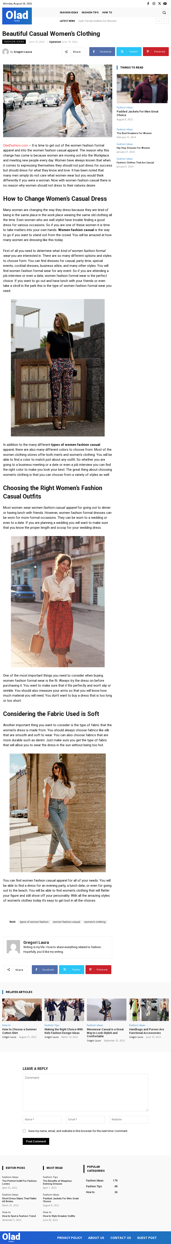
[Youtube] (165, 3)
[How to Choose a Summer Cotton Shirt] (22, 1010)
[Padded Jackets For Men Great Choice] (142, 88)
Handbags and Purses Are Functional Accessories (146, 1031)
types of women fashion (34, 921)
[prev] (159, 21)
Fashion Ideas (14, 41)
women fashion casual (66, 921)
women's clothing (95, 921)
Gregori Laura (23, 51)
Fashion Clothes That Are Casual (135, 162)
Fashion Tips (52, 1025)
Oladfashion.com (15, 145)
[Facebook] (148, 3)
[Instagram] (154, 3)
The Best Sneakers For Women (134, 133)
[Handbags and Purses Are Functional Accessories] (149, 1010)
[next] (166, 21)
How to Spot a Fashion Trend (19, 1216)
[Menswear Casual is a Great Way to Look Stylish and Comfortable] (106, 1010)
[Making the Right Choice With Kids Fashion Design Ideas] (64, 1010)
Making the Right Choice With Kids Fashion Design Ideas (64, 1031)
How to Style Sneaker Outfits (59, 1216)
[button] (164, 12)
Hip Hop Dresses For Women (133, 148)
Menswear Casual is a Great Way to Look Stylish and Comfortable (105, 1033)
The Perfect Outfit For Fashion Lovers (19, 1182)
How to (6, 1025)
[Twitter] (159, 3)
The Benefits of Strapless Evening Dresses (57, 1182)
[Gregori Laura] (6, 51)
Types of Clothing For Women (96, 21)
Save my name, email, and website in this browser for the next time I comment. (78, 1131)
